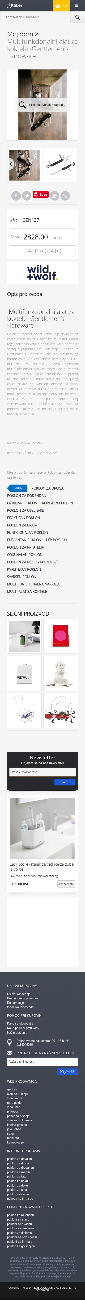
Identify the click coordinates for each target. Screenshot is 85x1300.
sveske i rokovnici (19, 1120)
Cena (14, 237)
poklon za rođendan (26, 495)
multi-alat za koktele (27, 591)
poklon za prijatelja (25, 547)
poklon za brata (22, 525)
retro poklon (15, 1102)
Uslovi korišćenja (18, 994)
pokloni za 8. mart (19, 1241)
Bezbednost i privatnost (23, 998)
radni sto (13, 1138)
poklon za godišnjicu (21, 1246)
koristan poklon (57, 502)
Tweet (26, 196)
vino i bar (13, 1107)
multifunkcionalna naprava (33, 584)
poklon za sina (17, 1190)
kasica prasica (17, 1125)
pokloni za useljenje (20, 1228)
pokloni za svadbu (19, 1224)
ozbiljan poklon (22, 502)
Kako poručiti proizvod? (23, 1028)
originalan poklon (24, 554)
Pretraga (77, 17)
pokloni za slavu (18, 1219)
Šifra (14, 220)
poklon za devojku (19, 1159)
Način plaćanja (17, 1032)
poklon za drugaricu (20, 1167)
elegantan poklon (24, 539)
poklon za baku (17, 1181)
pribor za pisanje (18, 1116)
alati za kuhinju (17, 1094)
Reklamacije (15, 1003)
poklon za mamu (18, 1172)
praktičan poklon (23, 517)
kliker (14, 5)
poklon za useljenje (25, 510)
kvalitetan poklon (24, 569)
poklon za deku (17, 1185)
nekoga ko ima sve (20, 1198)
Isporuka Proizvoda (20, 1007)
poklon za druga (47, 488)
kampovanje (15, 1142)
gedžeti (12, 1089)
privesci (12, 1111)
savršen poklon (21, 576)
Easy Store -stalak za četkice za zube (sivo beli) (42, 867)
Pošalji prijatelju (54, 196)
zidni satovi (15, 1098)
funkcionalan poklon (27, 532)
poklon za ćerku (18, 1194)
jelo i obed (14, 1129)
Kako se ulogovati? (20, 1023)
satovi (11, 1133)
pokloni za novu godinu (22, 1237)
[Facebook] (16, 196)
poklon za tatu (16, 1176)
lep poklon (56, 539)
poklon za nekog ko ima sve (33, 561)
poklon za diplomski (20, 1233)
